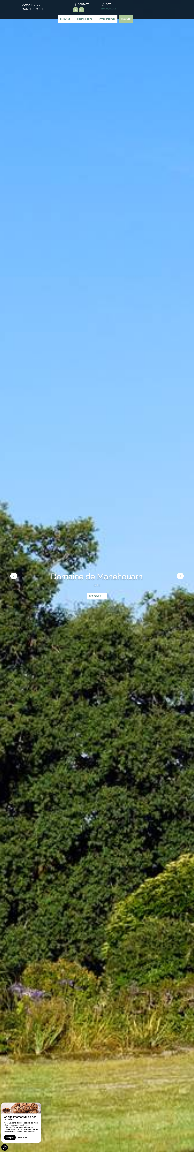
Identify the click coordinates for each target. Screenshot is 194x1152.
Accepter (10, 1137)
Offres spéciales (107, 19)
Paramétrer (22, 1137)
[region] (21, 1123)
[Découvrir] (97, 1146)
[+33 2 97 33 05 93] (75, 9)
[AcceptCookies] (4, 1147)
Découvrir (65, 19)
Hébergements (85, 19)
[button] (13, 576)
